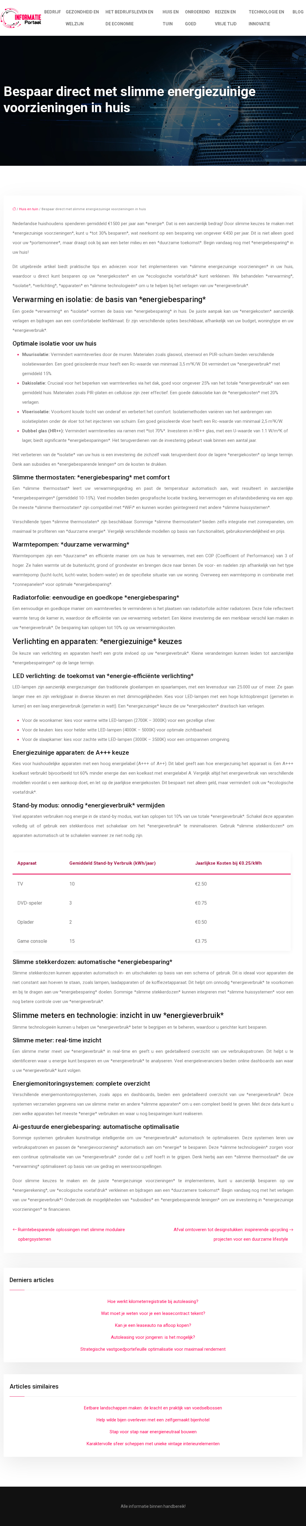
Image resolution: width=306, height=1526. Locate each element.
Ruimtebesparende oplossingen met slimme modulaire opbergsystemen (71, 1234)
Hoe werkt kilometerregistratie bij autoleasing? (153, 1301)
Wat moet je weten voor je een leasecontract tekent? (153, 1313)
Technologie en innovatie (266, 18)
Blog (298, 12)
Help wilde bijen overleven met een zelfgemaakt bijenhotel (153, 1420)
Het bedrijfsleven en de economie (129, 18)
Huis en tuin (171, 18)
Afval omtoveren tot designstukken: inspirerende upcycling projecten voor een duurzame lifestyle (231, 1234)
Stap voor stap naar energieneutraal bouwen (153, 1431)
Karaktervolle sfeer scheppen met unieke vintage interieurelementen (153, 1443)
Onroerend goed (197, 18)
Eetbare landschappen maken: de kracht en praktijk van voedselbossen (153, 1408)
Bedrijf (52, 12)
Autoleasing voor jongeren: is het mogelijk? (153, 1337)
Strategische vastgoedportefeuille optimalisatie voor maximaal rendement (153, 1349)
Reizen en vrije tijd (226, 18)
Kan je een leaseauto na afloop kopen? (153, 1325)
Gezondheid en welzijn (82, 18)
